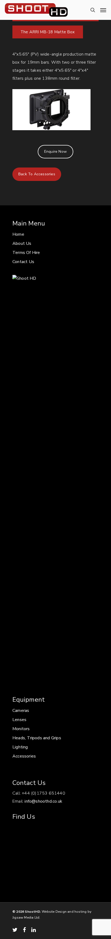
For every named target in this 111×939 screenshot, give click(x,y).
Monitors (21, 729)
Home (18, 234)
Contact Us (23, 262)
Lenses (19, 720)
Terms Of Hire (26, 253)
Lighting (20, 747)
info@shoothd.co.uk (43, 801)
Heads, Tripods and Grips (36, 738)
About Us (22, 243)
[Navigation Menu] (103, 10)
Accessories (24, 756)
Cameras (20, 711)
